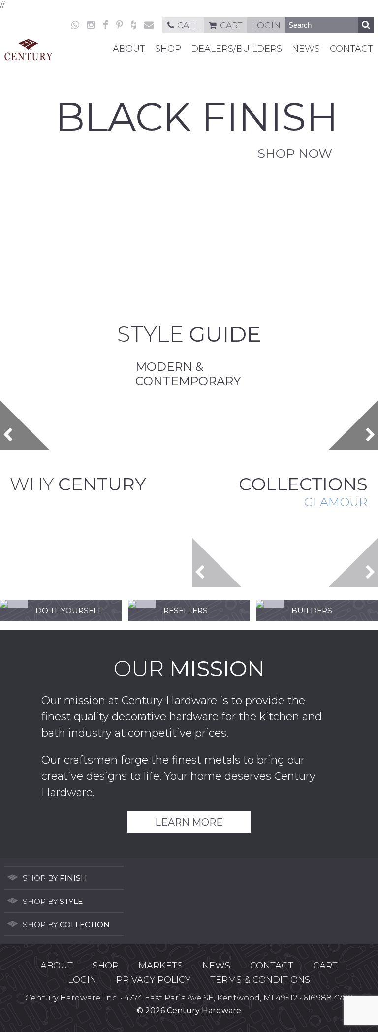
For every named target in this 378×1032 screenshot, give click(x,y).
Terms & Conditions (260, 979)
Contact (351, 48)
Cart (231, 25)
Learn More (189, 822)
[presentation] (24, 425)
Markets (160, 965)
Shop (168, 48)
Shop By (55, 878)
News (306, 48)
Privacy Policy (153, 979)
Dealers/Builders (236, 48)
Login (266, 25)
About (129, 48)
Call (188, 25)
